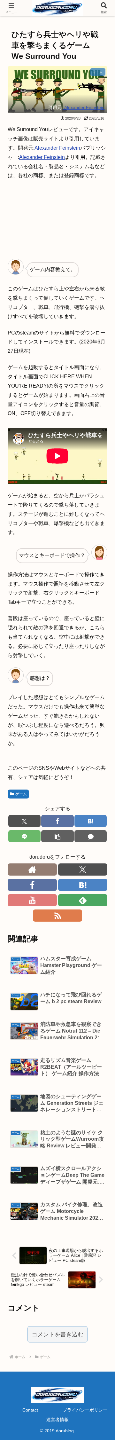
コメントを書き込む (57, 1334)
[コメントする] (90, 836)
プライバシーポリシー (85, 1409)
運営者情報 (57, 1419)
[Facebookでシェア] (57, 821)
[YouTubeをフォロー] (32, 900)
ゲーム (21, 794)
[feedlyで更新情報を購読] (82, 900)
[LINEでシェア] (24, 836)
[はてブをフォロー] (82, 885)
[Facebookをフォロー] (32, 885)
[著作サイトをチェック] (32, 869)
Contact (30, 1409)
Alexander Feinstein (83, 107)
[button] (57, 836)
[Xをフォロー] (82, 869)
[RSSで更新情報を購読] (57, 915)
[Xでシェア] (24, 821)
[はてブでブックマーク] (90, 821)
